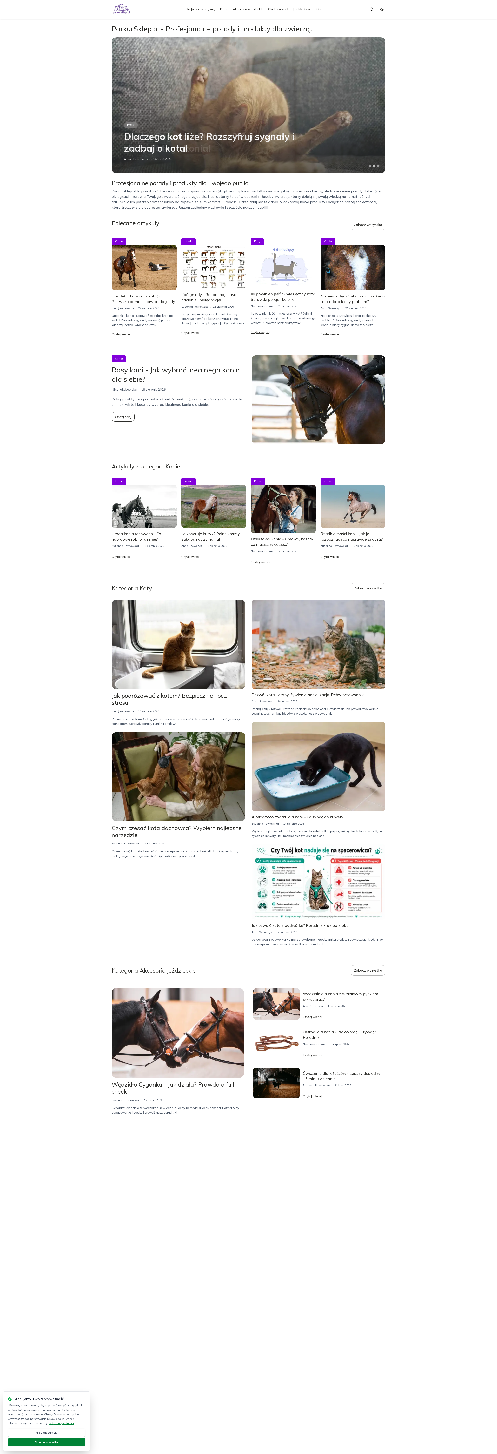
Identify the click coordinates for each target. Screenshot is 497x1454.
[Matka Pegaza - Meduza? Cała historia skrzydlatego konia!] (248, 105)
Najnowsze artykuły (201, 9)
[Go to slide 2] (374, 166)
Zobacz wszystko (368, 224)
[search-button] (371, 9)
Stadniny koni (278, 9)
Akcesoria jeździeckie (248, 9)
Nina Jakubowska (135, 159)
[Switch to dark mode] (381, 9)
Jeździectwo (301, 9)
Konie (224, 9)
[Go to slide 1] (370, 166)
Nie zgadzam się (46, 1432)
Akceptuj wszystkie (47, 1442)
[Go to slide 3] (378, 166)
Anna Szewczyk (331, 308)
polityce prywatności (61, 1423)
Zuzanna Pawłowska (195, 306)
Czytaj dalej (123, 417)
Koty (318, 9)
